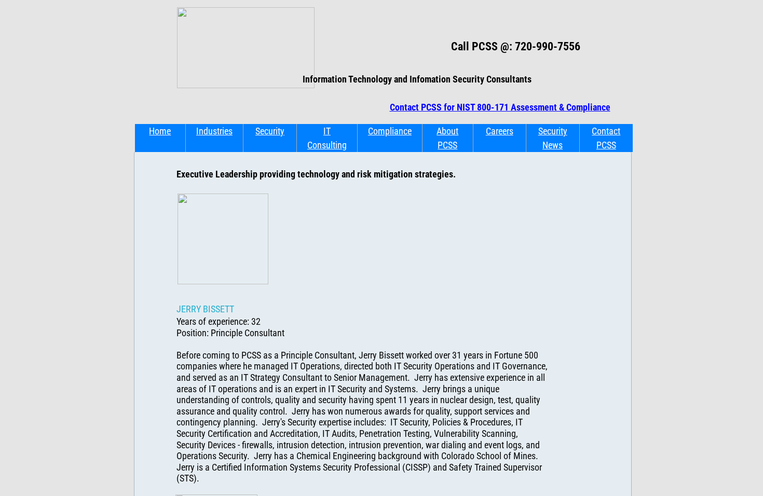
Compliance (390, 131)
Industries (214, 131)
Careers (499, 131)
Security (269, 131)
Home (160, 131)
